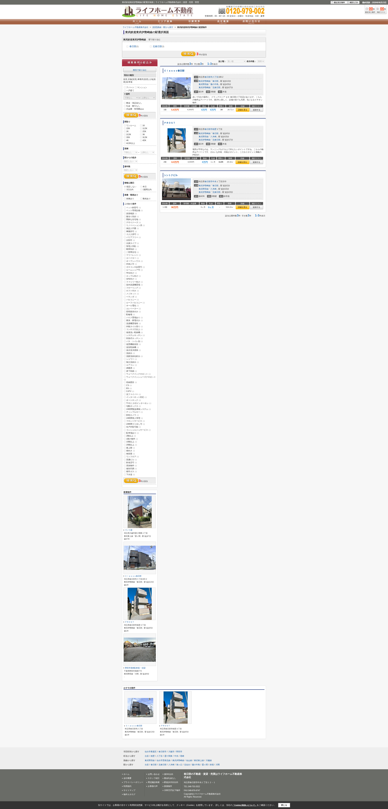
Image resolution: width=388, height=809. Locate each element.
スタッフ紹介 (154, 778)
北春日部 (158, 46)
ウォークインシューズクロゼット (140, 378)
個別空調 (131, 468)
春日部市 (208, 77)
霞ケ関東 (168, 756)
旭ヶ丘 (179, 764)
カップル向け (133, 276)
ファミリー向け (134, 282)
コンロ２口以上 (134, 329)
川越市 (171, 751)
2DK (144, 131)
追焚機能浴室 (133, 344)
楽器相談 (131, 213)
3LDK (144, 137)
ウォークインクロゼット (138, 374)
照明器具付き (133, 311)
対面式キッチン (134, 338)
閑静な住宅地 (133, 219)
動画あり (147, 198)
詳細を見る (242, 110)
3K (143, 134)
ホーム (126, 774)
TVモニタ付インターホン (138, 403)
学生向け (131, 273)
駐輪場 (130, 314)
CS (129, 385)
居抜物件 (131, 465)
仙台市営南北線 (163, 760)
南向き (130, 451)
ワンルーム (131, 125)
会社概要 (127, 778)
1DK (128, 128)
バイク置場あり (134, 317)
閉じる (284, 805)
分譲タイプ (132, 243)
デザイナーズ (133, 222)
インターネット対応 (136, 397)
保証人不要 (132, 228)
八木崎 (213, 136)
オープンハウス (134, 261)
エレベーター (133, 308)
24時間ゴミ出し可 (135, 424)
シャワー (131, 359)
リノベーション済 (135, 225)
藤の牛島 (214, 84)
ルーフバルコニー (135, 303)
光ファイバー (133, 394)
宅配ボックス (133, 406)
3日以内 (129, 189)
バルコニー (132, 299)
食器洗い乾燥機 (134, 332)
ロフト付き (132, 291)
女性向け (131, 279)
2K (127, 131)
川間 (218, 764)
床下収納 (131, 371)
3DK (128, 137)
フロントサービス (135, 421)
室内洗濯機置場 (134, 285)
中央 (214, 181)
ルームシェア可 (134, 270)
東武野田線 (204, 84)
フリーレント (133, 255)
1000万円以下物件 (172, 790)
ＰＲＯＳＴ (169, 123)
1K (143, 125)
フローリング (133, 288)
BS (129, 388)
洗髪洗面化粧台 (134, 356)
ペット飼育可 (133, 207)
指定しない (131, 186)
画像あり (130, 198)
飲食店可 (131, 462)
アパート (130, 87)
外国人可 (131, 264)
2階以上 (131, 436)
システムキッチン (135, 335)
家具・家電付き (134, 320)
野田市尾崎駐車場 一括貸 (135, 668)
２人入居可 (132, 234)
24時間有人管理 (134, 418)
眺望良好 (131, 249)
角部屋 (130, 454)
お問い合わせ (154, 774)
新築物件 (168, 786)
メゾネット (132, 294)
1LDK (144, 128)
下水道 (130, 474)
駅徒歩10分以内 (171, 782)
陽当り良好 (132, 216)
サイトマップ (129, 790)
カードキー (132, 258)
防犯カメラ (132, 415)
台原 (147, 756)
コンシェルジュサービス (138, 430)
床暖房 (130, 368)
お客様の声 (153, 786)
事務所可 (131, 231)
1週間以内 (147, 189)
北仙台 (187, 764)
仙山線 (189, 760)
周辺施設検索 (154, 782)
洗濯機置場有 (133, 323)
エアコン (131, 365)
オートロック (133, 400)
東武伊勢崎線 (205, 81)
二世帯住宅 (132, 252)
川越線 (209, 760)
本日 (145, 186)
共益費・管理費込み (135, 109)
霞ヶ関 (205, 764)
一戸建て (130, 90)
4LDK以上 (130, 143)
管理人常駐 (132, 246)
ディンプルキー (134, 412)
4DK (144, 140)
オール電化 (132, 305)
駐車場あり (132, 433)
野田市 (179, 751)
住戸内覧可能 (133, 427)
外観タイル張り (134, 326)
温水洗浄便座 (133, 350)
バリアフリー (133, 237)
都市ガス (131, 471)
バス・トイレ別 (134, 341)
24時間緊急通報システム (138, 409)
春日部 (134, 46)
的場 (212, 764)
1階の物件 (132, 439)
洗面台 (130, 353)
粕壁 (214, 129)
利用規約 (127, 786)
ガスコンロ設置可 (135, 267)
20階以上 (131, 445)
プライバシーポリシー (133, 782)
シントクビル (171, 175)
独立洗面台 (132, 362)
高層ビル (131, 459)
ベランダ (131, 297)
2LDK (128, 134)
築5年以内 (168, 774)
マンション (142, 87)
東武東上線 (199, 760)
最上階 (130, 448)
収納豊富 (131, 382)
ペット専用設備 (134, 210)
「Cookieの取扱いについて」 (244, 805)
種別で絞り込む (140, 70)
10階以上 (131, 442)
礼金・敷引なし (133, 106)
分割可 (130, 240)
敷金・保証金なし (134, 103)
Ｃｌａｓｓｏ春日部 (174, 70)
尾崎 (182, 756)
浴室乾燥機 (132, 347)
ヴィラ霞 (128, 530)
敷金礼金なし (170, 778)
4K (127, 140)
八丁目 (215, 77)
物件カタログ (129, 794)
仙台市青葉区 (151, 751)
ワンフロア (132, 456)
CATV (130, 391)
